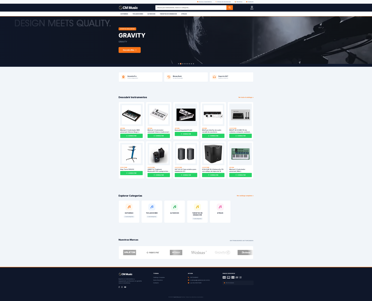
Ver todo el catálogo (245, 97)
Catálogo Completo (159, 277)
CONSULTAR (132, 136)
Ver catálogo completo (244, 195)
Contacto (250, 2)
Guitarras (124, 14)
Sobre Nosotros (158, 280)
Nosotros (239, 2)
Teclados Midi (138, 14)
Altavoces (151, 14)
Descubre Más (128, 50)
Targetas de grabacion (168, 14)
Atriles (184, 14)
